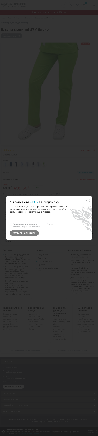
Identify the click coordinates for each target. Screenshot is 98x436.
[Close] (88, 200)
